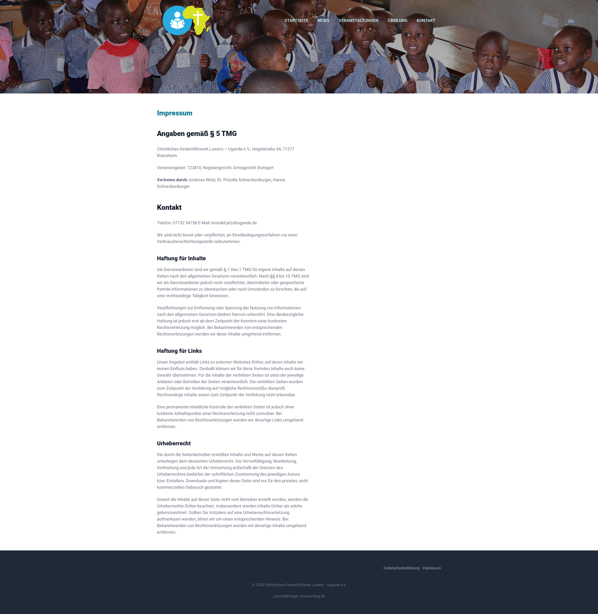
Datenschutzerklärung (402, 568)
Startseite (296, 20)
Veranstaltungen (358, 20)
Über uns (397, 20)
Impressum (432, 568)
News (323, 20)
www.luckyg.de (312, 596)
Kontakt (426, 20)
